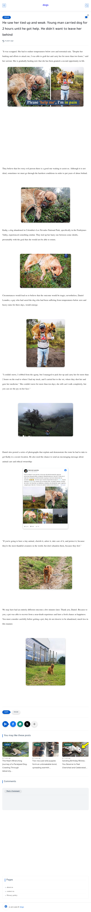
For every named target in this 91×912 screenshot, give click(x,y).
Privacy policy (12, 895)
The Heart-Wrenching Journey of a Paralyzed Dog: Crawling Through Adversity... (14, 766)
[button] (13, 724)
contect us (10, 891)
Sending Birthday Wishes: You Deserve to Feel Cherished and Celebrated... (74, 764)
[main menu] (4, 5)
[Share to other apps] (34, 724)
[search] (87, 5)
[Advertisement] (45, 148)
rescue (6, 17)
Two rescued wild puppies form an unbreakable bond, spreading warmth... (44, 764)
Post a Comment (13, 791)
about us (10, 887)
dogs (45, 5)
